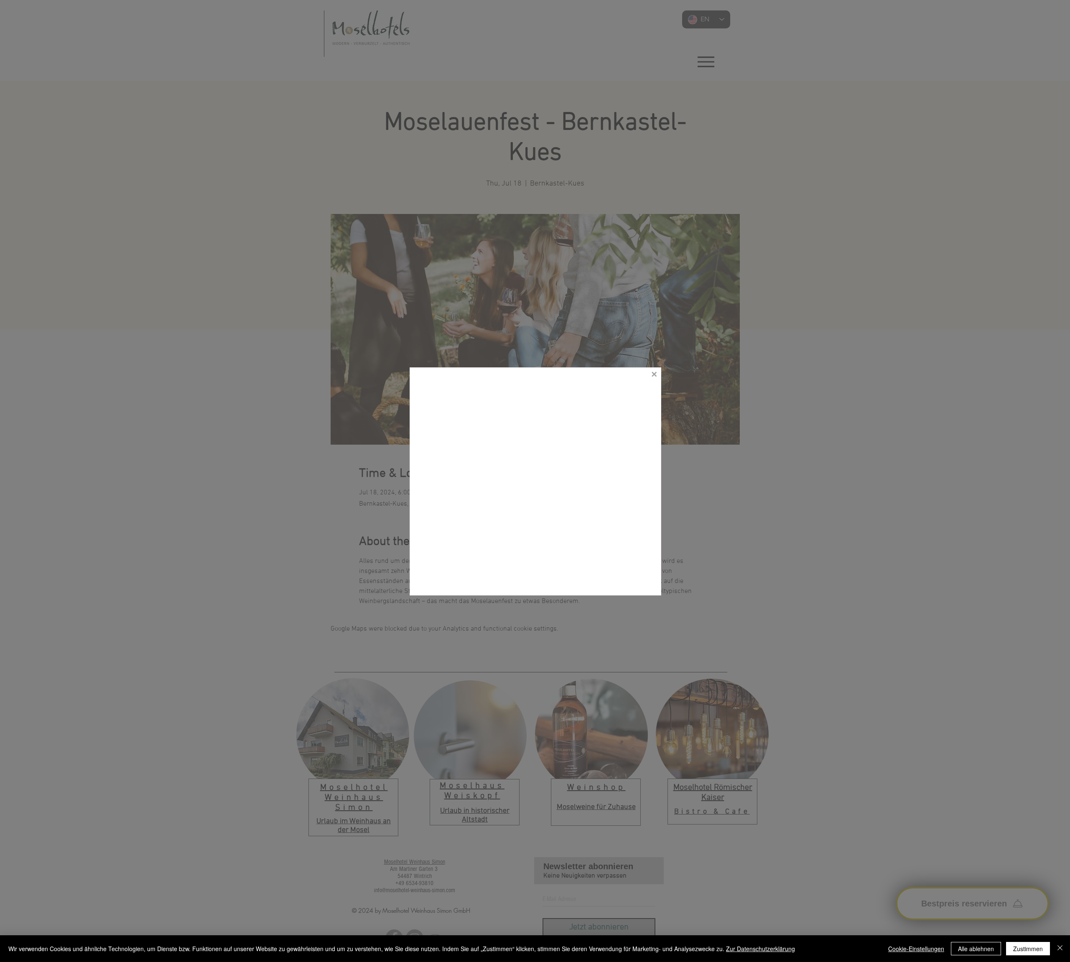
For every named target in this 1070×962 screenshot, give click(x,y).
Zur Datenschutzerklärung (760, 948)
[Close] (1060, 948)
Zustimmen (1028, 948)
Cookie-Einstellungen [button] (916, 948)
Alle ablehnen (976, 948)
